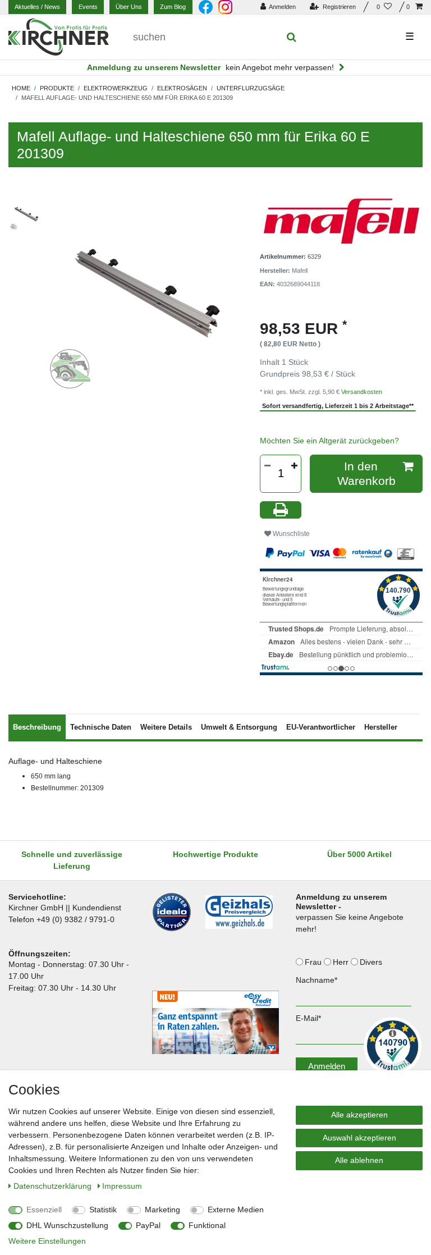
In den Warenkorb (366, 473)
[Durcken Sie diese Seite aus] (280, 510)
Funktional (207, 1225)
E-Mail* (308, 1018)
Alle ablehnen (359, 1160)
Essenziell (44, 1209)
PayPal (148, 1225)
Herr (342, 962)
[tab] (37, 726)
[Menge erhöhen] (294, 466)
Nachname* (316, 979)
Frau (314, 962)
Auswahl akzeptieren (359, 1137)
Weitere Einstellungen (47, 1240)
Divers (372, 962)
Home (21, 88)
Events (88, 6)
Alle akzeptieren (359, 1114)
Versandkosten (361, 391)
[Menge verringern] (267, 466)
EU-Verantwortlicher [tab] (320, 727)
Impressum (122, 1185)
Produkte (57, 88)
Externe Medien (236, 1209)
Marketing (162, 1209)
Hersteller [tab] (380, 727)
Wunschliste (290, 534)
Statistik (103, 1209)
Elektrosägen (182, 88)
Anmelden (326, 1066)
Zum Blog (173, 6)
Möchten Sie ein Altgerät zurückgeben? (329, 440)
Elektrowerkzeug (116, 88)
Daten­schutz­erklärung (53, 1185)
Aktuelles (37, 6)
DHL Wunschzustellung (67, 1225)
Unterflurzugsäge (251, 88)
